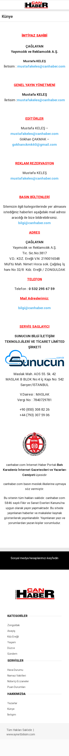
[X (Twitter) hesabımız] (22, 750)
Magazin (11, 60)
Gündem (11, 45)
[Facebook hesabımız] (11, 750)
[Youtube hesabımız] (44, 750)
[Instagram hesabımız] (33, 750)
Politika (11, 75)
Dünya (10, 30)
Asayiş (10, 82)
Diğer (9, 89)
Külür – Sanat (15, 52)
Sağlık (10, 67)
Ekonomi (11, 37)
